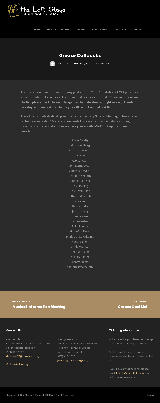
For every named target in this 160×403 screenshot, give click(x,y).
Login (150, 395)
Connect (137, 29)
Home (37, 29)
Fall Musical (103, 63)
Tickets (51, 29)
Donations (120, 29)
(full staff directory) (18, 364)
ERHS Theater (100, 29)
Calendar (80, 29)
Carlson (63, 63)
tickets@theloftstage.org (131, 373)
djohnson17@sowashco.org (22, 356)
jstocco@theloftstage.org (73, 360)
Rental (65, 29)
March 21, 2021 (82, 63)
